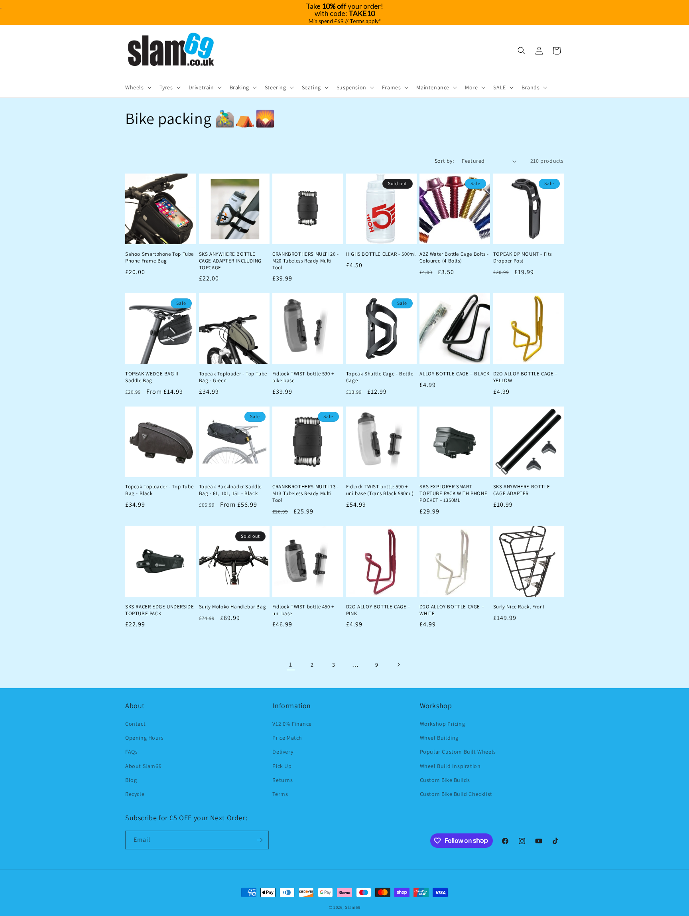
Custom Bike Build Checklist (456, 794)
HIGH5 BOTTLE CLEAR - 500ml (381, 254)
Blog (131, 780)
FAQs (131, 751)
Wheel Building (439, 737)
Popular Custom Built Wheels (458, 751)
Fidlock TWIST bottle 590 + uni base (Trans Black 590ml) (380, 490)
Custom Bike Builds (445, 780)
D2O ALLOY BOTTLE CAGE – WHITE (451, 610)
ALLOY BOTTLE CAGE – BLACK (454, 374)
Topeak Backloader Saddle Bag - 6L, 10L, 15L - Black (230, 490)
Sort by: (444, 160)
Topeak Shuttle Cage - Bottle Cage (379, 377)
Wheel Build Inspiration (450, 766)
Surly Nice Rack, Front (519, 607)
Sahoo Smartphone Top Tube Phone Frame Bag (159, 257)
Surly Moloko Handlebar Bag (232, 607)
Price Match (287, 737)
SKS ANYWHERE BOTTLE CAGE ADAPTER (521, 490)
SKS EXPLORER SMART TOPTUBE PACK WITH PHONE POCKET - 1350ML (453, 493)
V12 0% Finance (291, 723)
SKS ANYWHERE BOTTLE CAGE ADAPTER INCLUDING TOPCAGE (230, 261)
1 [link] (290, 664)
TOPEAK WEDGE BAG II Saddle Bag (151, 377)
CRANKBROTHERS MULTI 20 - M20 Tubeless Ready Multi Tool (305, 261)
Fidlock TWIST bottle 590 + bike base (303, 377)
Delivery (282, 751)
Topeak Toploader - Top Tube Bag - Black (159, 490)
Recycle (134, 794)
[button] (137, 87)
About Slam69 (143, 766)
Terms (280, 794)
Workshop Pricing (442, 723)
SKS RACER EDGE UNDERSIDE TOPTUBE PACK (159, 610)
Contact (135, 723)
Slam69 (352, 907)
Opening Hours (144, 737)
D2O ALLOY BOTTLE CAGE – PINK (378, 610)
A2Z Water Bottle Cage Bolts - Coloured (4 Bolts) (453, 257)
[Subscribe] (259, 840)
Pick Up (281, 766)
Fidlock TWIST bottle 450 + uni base (303, 610)
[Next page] (398, 664)
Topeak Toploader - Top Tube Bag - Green (233, 377)
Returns (282, 780)
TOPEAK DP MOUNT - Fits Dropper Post (522, 257)
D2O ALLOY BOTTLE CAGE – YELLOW (525, 377)
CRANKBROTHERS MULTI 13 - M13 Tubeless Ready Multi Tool (305, 493)
